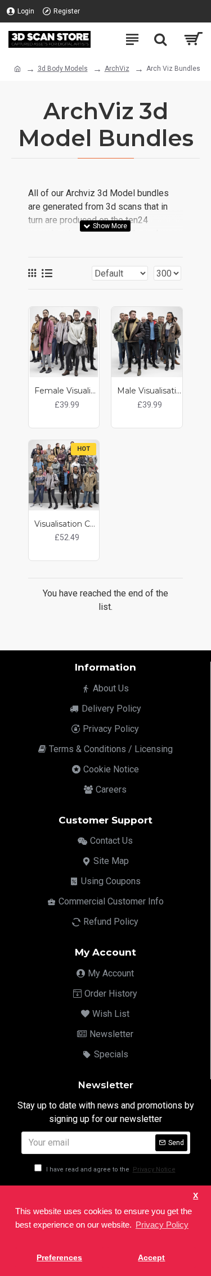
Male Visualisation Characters (149, 391)
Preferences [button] (59, 1258)
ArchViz (117, 69)
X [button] (195, 1196)
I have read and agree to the (110, 1169)
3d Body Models (63, 69)
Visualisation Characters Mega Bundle (66, 524)
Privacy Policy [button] (162, 1224)
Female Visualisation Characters (66, 391)
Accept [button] (151, 1258)
